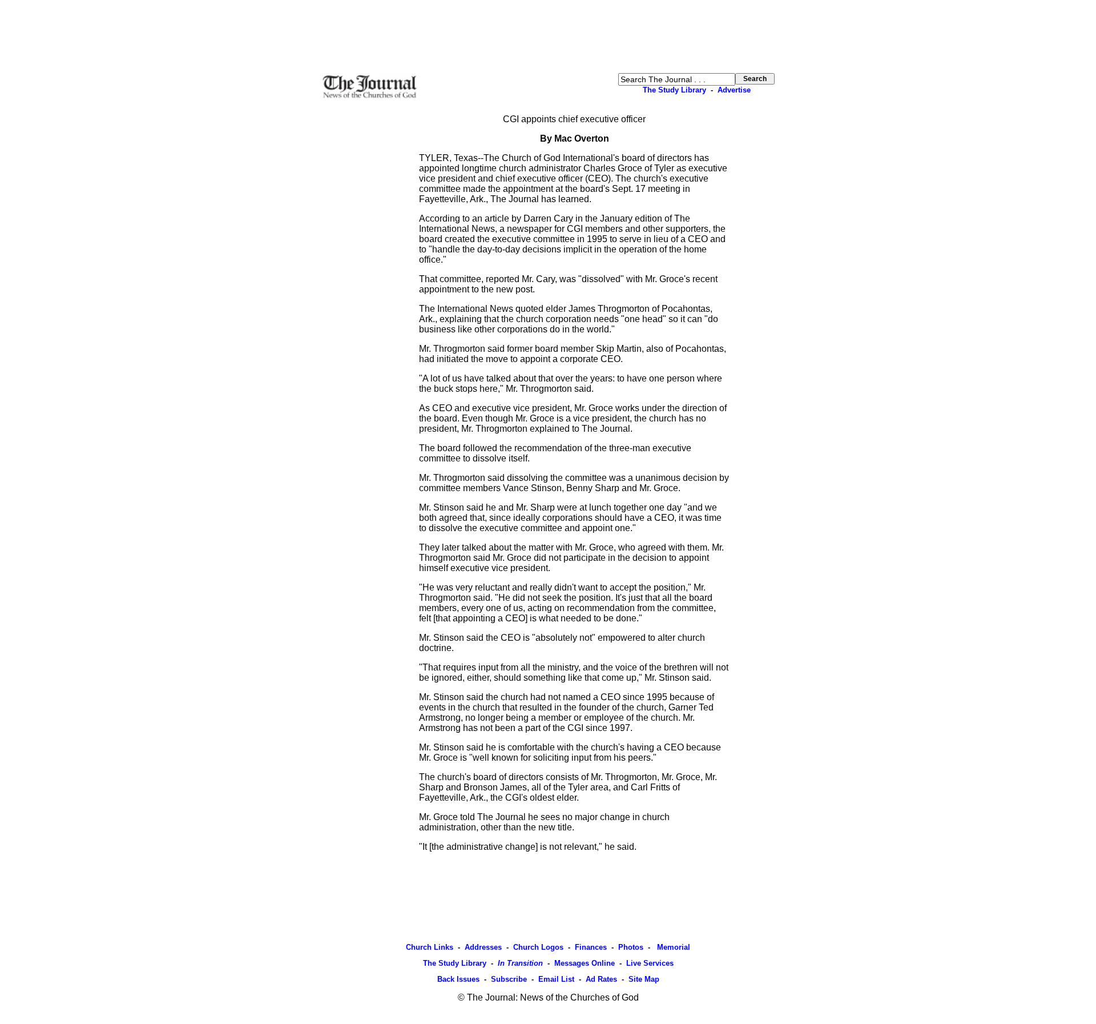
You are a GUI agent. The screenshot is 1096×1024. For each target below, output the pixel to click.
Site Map (643, 979)
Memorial (672, 947)
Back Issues (458, 979)
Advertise (734, 90)
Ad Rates (601, 979)
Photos (630, 947)
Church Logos (538, 947)
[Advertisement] (548, 36)
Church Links (429, 947)
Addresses (483, 947)
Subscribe (509, 979)
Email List (556, 979)
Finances (591, 947)
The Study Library (674, 90)
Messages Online (584, 963)
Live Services (650, 963)
